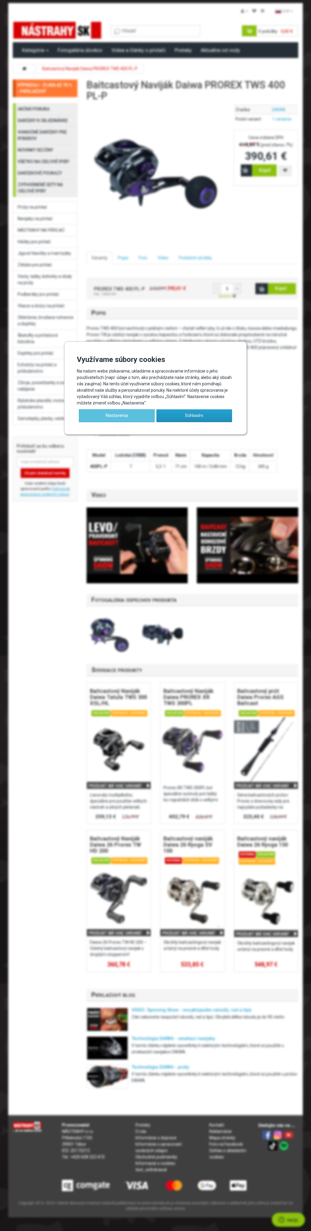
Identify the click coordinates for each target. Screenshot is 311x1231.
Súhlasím (194, 415)
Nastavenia (117, 415)
